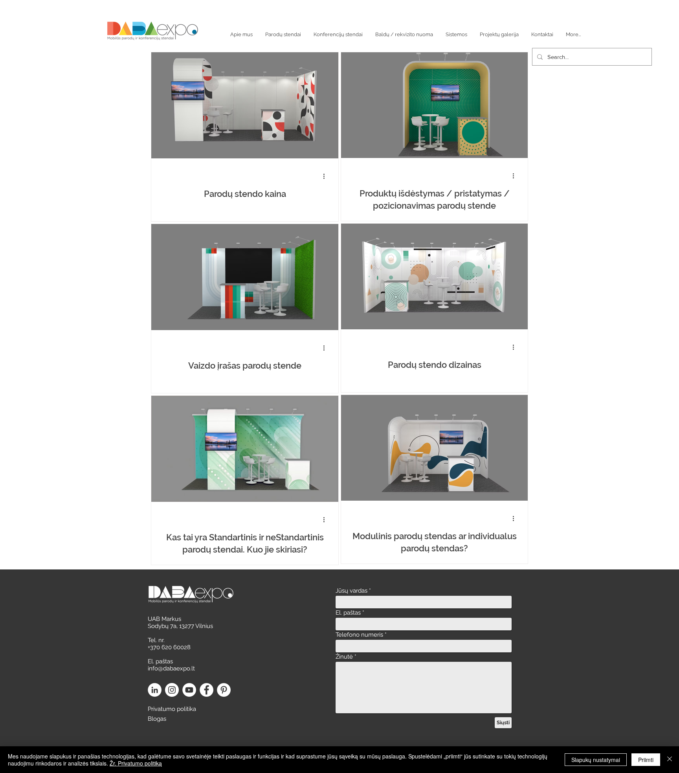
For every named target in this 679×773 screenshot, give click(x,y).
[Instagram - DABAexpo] (172, 690)
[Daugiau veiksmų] (326, 176)
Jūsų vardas (351, 591)
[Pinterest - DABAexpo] (224, 690)
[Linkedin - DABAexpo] (154, 690)
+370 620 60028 (169, 647)
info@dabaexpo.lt (171, 668)
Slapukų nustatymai (595, 760)
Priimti (645, 760)
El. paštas (348, 613)
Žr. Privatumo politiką (136, 763)
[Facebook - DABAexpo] (206, 690)
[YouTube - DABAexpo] (189, 690)
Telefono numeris (359, 635)
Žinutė (344, 657)
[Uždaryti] (669, 760)
